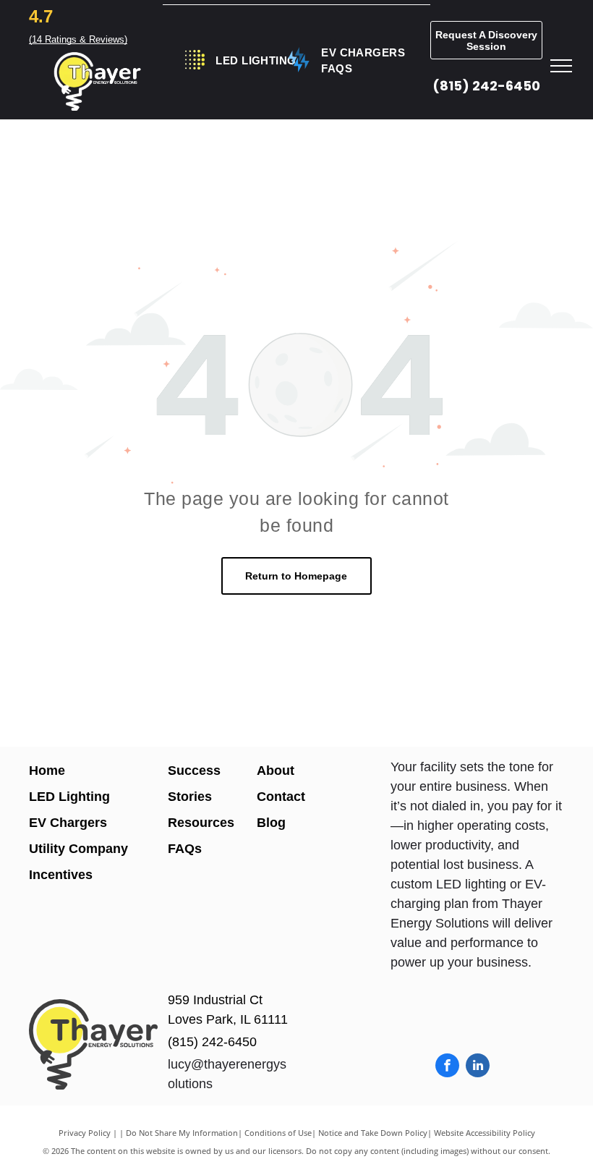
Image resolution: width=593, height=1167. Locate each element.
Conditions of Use (278, 1132)
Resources (201, 822)
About (275, 770)
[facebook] (447, 1067)
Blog (271, 822)
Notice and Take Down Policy (372, 1132)
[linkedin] (478, 1067)
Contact (281, 796)
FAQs (185, 848)
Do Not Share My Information (182, 1132)
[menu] (561, 66)
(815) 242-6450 (486, 86)
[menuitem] (256, 61)
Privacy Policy (85, 1132)
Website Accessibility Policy (484, 1132)
